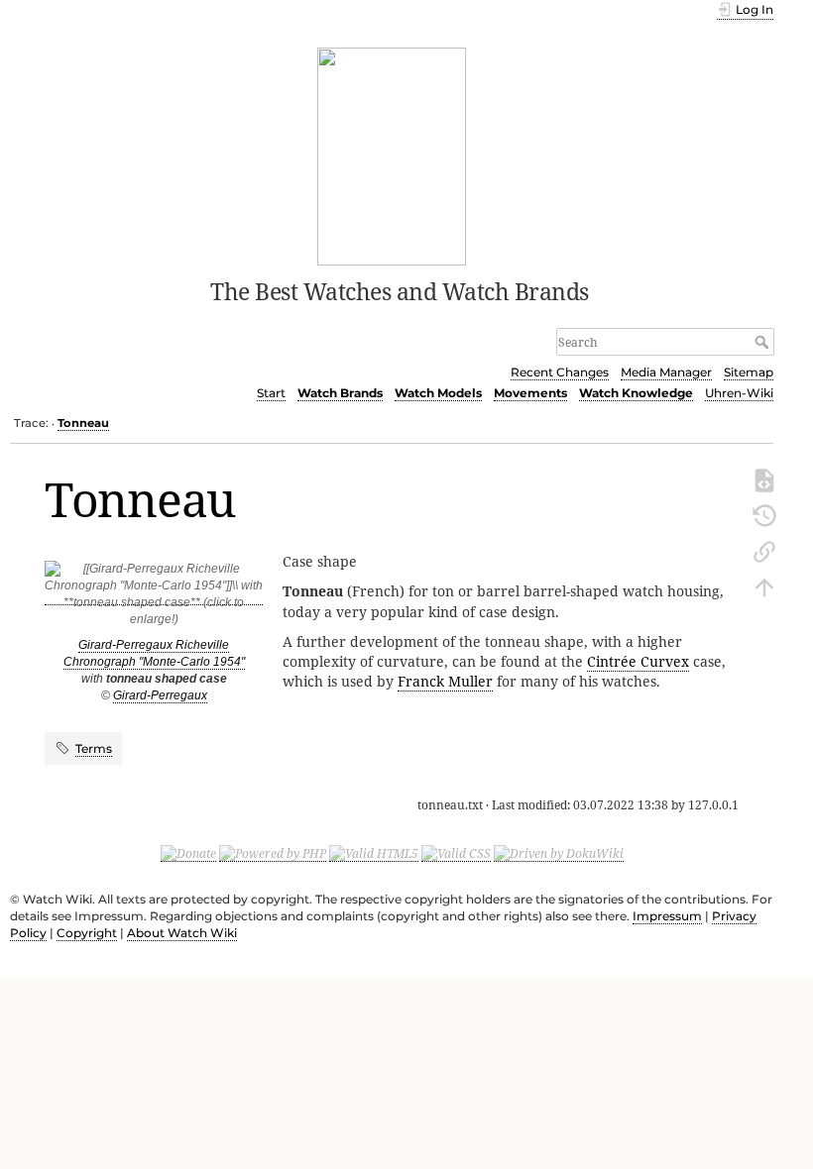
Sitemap (748, 372)
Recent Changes (560, 372)
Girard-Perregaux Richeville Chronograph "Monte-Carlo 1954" (154, 653)
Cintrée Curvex (638, 661)
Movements (530, 392)
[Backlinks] (764, 550)
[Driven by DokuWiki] (559, 853)
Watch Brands (340, 392)
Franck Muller (445, 681)
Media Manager (666, 372)
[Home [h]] (392, 154)
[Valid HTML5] (373, 853)
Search (764, 342)
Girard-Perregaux (160, 695)
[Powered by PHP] (272, 853)
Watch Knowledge (636, 392)
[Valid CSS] (456, 853)
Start (271, 392)
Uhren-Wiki (739, 392)
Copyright (87, 932)
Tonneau (83, 423)
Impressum (667, 915)
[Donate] (188, 853)
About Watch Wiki (182, 932)
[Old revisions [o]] (764, 514)
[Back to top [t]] (764, 585)
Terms (93, 748)
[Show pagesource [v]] (764, 478)
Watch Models (438, 392)
